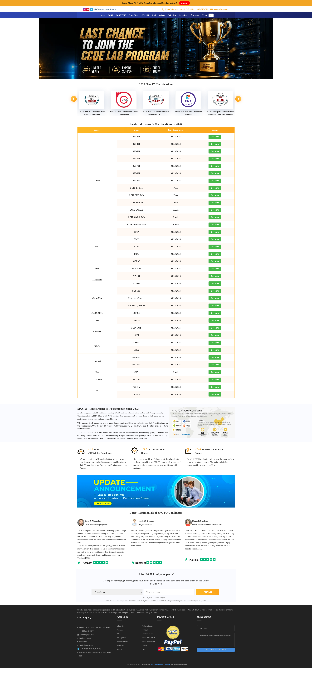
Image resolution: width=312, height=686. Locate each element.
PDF (143, 649)
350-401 (136, 144)
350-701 (136, 166)
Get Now (184, 3)
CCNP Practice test (148, 638)
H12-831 (136, 364)
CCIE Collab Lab (136, 217)
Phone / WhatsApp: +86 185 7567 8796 (94, 628)
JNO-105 (136, 379)
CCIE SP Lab (136, 202)
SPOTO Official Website (160, 664)
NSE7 (136, 335)
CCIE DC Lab (136, 210)
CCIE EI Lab (136, 188)
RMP (136, 239)
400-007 (136, 180)
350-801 (136, 173)
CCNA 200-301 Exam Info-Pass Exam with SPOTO (92, 113)
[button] (298, 48)
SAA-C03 (136, 268)
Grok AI (119, 649)
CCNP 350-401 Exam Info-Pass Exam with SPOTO (156, 113)
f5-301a (136, 387)
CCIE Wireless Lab (136, 224)
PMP (136, 232)
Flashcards (120, 645)
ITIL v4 (136, 320)
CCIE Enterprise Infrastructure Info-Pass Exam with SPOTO (220, 113)
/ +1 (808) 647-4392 (201, 9)
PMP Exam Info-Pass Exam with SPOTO (188, 113)
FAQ (118, 634)
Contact (119, 630)
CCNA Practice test (148, 641)
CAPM (136, 261)
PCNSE (136, 313)
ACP (136, 246)
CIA (136, 372)
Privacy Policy (121, 638)
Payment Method (122, 641)
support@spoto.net (221, 9)
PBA (136, 254)
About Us (120, 626)
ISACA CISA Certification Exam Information (124, 113)
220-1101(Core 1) (136, 298)
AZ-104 (136, 276)
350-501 (136, 151)
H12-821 (136, 357)
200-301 (136, 136)
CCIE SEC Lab (136, 195)
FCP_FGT (136, 328)
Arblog (144, 645)
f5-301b (136, 394)
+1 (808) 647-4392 (86, 631)
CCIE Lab (145, 630)
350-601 (136, 158)
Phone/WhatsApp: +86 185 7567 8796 (179, 9)
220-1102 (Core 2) (136, 305)
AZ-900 (136, 283)
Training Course (147, 626)
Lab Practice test (147, 634)
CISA (136, 350)
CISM (136, 342)
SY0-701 (136, 291)
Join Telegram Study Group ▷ (105, 9)
